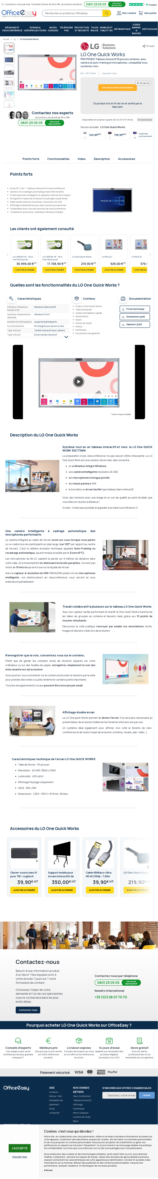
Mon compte (129, 13)
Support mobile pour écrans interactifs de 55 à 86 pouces (61, 876)
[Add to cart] (25, 270)
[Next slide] (147, 867)
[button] (9, 59)
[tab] (79, 174)
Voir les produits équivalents (117, 87)
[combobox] (76, 13)
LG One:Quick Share (136, 872)
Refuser (48, 1170)
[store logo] (19, 14)
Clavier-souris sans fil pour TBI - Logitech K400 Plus (23, 876)
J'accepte (20, 1148)
